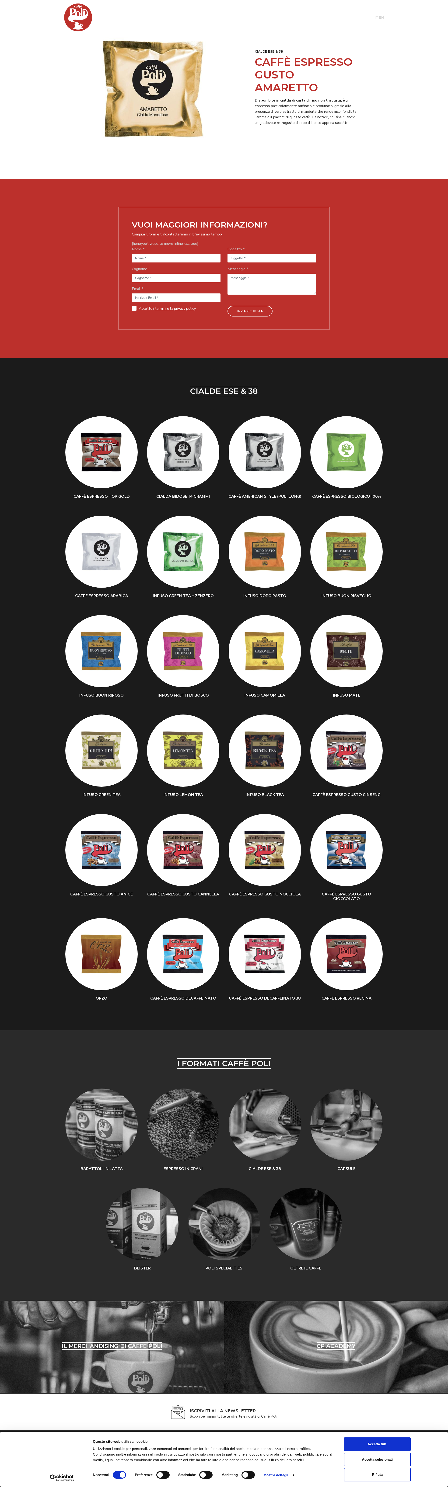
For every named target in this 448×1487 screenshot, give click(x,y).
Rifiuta (377, 1475)
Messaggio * (238, 269)
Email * (138, 288)
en (381, 17)
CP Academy (225, 17)
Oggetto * (236, 249)
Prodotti (117, 17)
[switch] (161, 1475)
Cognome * (141, 269)
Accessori (163, 17)
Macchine (140, 17)
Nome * (138, 249)
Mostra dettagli (275, 1475)
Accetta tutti (377, 1444)
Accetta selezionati (377, 1459)
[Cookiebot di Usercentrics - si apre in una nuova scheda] (62, 1477)
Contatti (331, 17)
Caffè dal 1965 (304, 17)
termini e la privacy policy (175, 308)
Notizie (279, 17)
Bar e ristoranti (194, 17)
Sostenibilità (254, 17)
